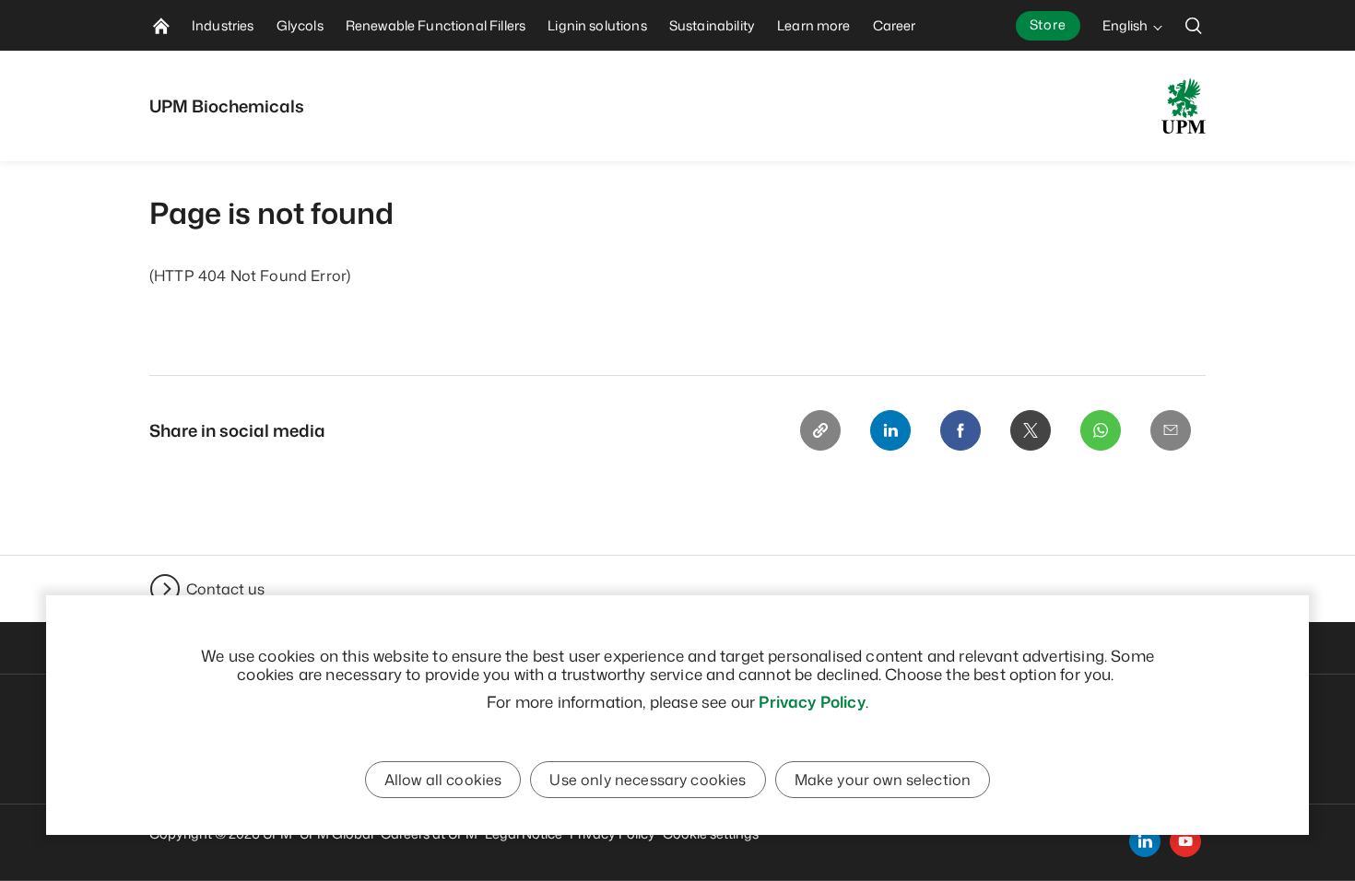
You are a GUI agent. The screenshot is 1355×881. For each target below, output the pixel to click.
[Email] (1170, 430)
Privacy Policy (812, 701)
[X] (1030, 430)
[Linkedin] (890, 430)
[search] (1193, 25)
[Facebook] (960, 430)
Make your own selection (883, 779)
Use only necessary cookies (647, 779)
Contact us (225, 589)
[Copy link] (820, 430)
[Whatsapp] (1100, 430)
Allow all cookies (443, 779)
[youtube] (1185, 841)
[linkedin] (1145, 841)
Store (1048, 24)
